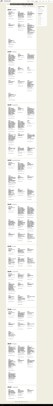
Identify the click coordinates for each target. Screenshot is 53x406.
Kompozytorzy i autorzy (14, 4)
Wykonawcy (21, 4)
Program (8, 4)
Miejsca (31, 4)
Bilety (28, 4)
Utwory (25, 4)
